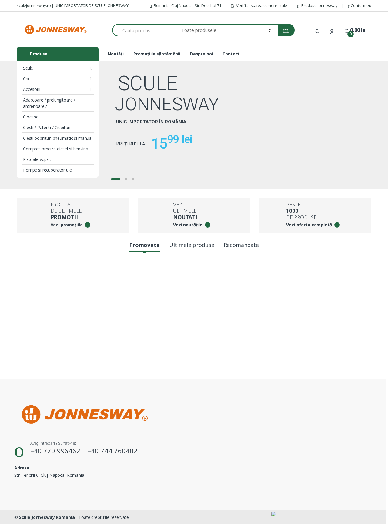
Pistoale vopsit (37, 159)
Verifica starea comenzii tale (261, 5)
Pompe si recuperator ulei (48, 170)
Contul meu (361, 5)
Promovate (144, 245)
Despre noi (201, 54)
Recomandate (241, 245)
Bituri (244, 308)
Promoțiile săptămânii (156, 54)
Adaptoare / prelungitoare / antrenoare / (49, 103)
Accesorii (31, 89)
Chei (27, 79)
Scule (28, 68)
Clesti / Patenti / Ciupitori (46, 127)
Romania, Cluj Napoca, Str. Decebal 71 (187, 5)
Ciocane (30, 117)
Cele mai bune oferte (51, 274)
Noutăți (116, 54)
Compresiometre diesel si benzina (55, 149)
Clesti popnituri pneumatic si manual (57, 138)
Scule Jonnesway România (47, 517)
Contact (231, 54)
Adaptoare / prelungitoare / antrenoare (220, 274)
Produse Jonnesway (319, 5)
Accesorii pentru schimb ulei (141, 274)
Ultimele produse (191, 245)
